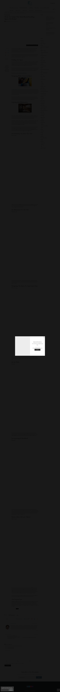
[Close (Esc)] (44, 337)
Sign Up (37, 349)
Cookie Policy (11, 688)
